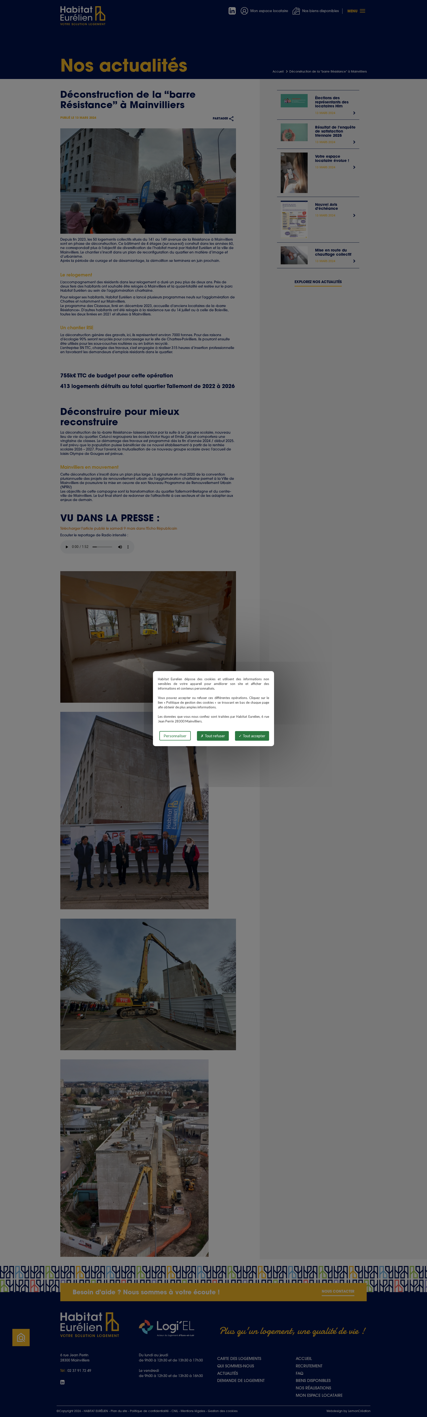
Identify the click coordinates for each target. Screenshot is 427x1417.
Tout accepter (253, 736)
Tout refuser (214, 736)
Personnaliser (175, 736)
